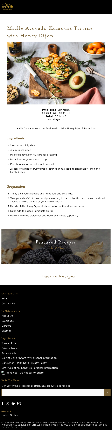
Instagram (19, 403)
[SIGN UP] (107, 392)
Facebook (2, 403)
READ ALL (56, 247)
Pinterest (13, 403)
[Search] (11, 7)
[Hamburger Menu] (4, 7)
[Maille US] (7, 7)
